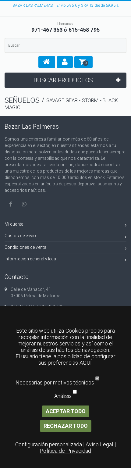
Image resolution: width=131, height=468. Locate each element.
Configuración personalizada (48, 444)
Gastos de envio (20, 235)
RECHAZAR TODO (66, 426)
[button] (46, 62)
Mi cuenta (14, 224)
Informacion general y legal (31, 258)
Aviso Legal (99, 444)
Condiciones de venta (25, 247)
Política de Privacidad (65, 451)
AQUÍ (86, 362)
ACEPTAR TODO (66, 411)
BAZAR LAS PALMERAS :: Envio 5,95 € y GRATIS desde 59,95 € (65, 5)
